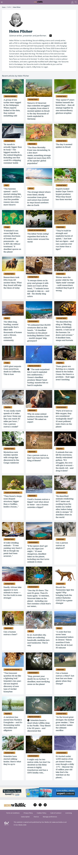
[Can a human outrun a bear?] (13, 618)
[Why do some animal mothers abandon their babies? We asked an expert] (39, 399)
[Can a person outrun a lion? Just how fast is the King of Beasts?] (39, 440)
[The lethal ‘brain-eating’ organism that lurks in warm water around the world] (39, 219)
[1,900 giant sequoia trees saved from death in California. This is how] (13, 353)
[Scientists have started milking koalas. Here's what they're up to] (13, 743)
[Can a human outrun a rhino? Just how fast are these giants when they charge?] (65, 659)
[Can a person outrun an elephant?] (65, 529)
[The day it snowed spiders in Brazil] (65, 131)
